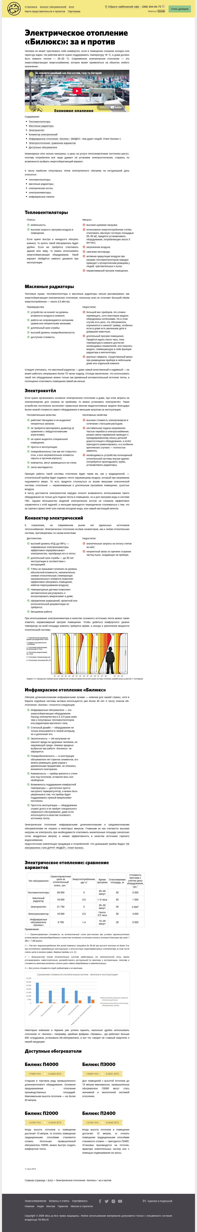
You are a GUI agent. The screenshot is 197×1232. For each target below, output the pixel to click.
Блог (71, 6)
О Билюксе (31, 6)
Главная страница (35, 1180)
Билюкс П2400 (99, 1113)
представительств (42, 11)
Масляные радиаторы (41, 125)
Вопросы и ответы (59, 1200)
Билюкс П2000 (41, 1113)
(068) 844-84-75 (152, 7)
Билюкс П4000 (41, 1064)
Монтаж (50, 1206)
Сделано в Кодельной (160, 1201)
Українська (152, 11)
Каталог (53, 6)
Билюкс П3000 (98, 1064)
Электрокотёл (36, 130)
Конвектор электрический (43, 134)
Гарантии (63, 1206)
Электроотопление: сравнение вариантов (52, 143)
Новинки (29, 1206)
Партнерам (74, 11)
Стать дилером (179, 8)
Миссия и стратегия (82, 1206)
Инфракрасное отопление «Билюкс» (49, 138)
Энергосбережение (35, 1200)
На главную (14, 8)
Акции (40, 1206)
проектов (60, 11)
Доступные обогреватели (43, 147)
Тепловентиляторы (39, 121)
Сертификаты (80, 1200)
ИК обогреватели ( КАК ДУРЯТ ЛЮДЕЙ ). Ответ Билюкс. (77, 845)
